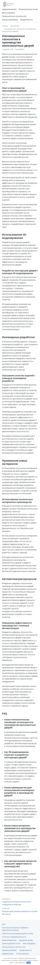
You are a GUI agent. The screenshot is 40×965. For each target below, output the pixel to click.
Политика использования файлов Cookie (17, 933)
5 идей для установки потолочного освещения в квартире (16, 902)
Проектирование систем (28, 9)
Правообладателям (9, 940)
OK (29, 962)
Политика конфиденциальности (14, 937)
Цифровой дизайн (9, 9)
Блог (3, 924)
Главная (5, 26)
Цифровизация (7, 954)
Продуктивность (26, 20)
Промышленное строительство (14, 16)
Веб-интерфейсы (8, 13)
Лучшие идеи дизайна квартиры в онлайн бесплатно (20, 911)
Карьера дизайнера (10, 20)
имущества (32, 117)
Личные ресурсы (22, 954)
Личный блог (14, 26)
